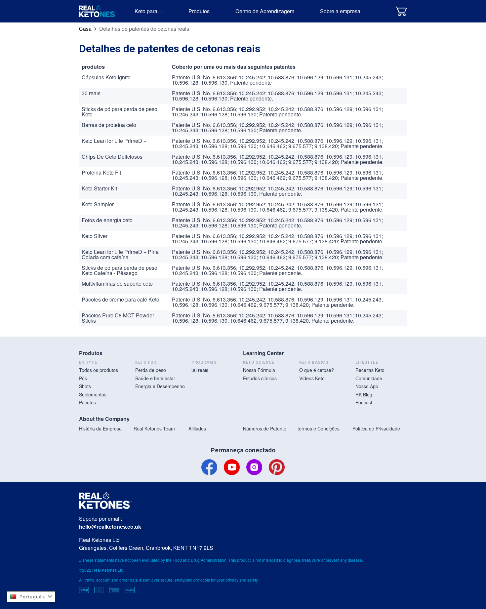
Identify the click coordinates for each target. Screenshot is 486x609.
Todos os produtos (98, 370)
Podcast (363, 402)
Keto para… (149, 11)
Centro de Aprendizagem (264, 11)
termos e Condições (319, 428)
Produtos (199, 11)
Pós (83, 378)
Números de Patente (264, 428)
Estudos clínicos (260, 378)
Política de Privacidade (376, 428)
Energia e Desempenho (160, 386)
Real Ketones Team (154, 428)
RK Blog (363, 394)
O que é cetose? (316, 370)
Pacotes (87, 402)
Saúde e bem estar (155, 378)
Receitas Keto (370, 370)
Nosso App (366, 386)
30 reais (199, 370)
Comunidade (368, 378)
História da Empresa (100, 428)
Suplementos (92, 394)
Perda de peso (150, 370)
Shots (85, 386)
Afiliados (197, 428)
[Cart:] (401, 11)
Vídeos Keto (312, 378)
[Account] (384, 11)
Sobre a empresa (340, 11)
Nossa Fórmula (259, 370)
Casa (85, 28)
